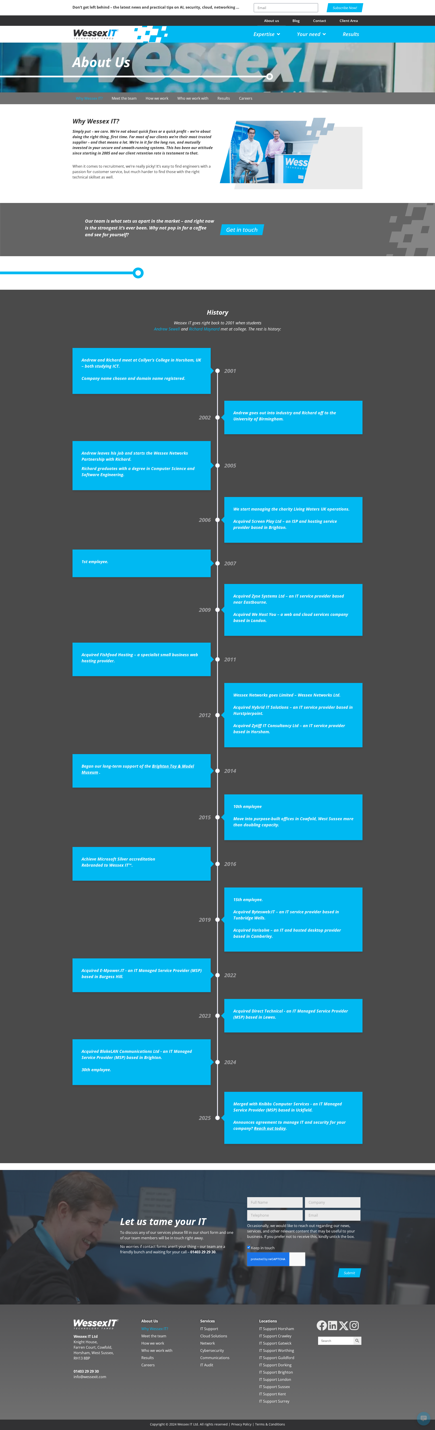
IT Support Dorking (275, 1364)
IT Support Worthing (276, 1350)
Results (224, 98)
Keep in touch (263, 1247)
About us (271, 20)
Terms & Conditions (270, 1424)
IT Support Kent (272, 1393)
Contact (319, 20)
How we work (157, 98)
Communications (215, 1357)
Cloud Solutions (213, 1336)
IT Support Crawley (275, 1336)
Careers (245, 98)
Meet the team (124, 98)
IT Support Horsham (276, 1328)
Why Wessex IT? (89, 98)
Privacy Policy (241, 1424)
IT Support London (275, 1379)
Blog (296, 20)
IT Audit (206, 1364)
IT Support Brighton (276, 1372)
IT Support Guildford (276, 1357)
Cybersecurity (212, 1350)
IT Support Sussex (274, 1386)
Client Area (349, 20)
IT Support (209, 1328)
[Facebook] (322, 1325)
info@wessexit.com (90, 1376)
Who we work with (192, 98)
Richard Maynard (204, 329)
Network (207, 1343)
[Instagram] (354, 1325)
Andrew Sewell (167, 329)
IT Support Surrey (274, 1401)
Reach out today (270, 1128)
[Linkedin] (332, 1325)
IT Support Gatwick (275, 1343)
